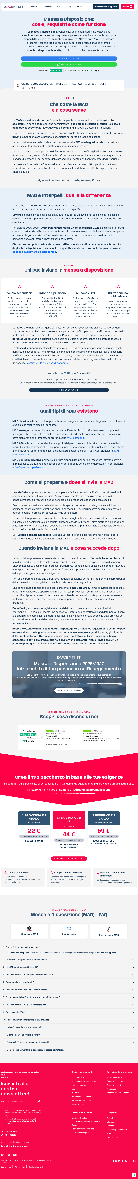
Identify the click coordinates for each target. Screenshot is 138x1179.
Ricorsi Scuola (78, 1104)
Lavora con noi (113, 1137)
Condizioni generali (36, 1167)
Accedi (110, 1118)
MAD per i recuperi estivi (29, 467)
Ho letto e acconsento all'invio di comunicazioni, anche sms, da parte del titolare (23, 1111)
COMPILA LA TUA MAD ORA (69, 690)
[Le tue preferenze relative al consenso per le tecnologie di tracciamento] (134, 1175)
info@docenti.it (11, 1131)
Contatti (78, 7)
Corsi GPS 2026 (78, 1077)
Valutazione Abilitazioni (81, 1100)
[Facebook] (2, 1155)
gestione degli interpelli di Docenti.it (34, 251)
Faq (108, 1141)
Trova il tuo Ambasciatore (14, 1146)
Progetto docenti (114, 1085)
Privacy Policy (20, 1167)
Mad (73, 1089)
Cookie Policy (6, 1167)
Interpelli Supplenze (80, 1085)
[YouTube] (14, 1155)
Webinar (59, 7)
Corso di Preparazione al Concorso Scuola (86, 1123)
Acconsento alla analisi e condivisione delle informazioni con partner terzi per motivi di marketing (21, 1121)
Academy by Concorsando (118, 1093)
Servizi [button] (34, 7)
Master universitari (79, 1118)
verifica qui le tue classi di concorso (47, 363)
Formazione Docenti (115, 1077)
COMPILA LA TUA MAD (69, 59)
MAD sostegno (75, 437)
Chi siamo (48, 7)
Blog (69, 7)
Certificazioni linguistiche (82, 1133)
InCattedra (76, 1093)
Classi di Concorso (115, 1081)
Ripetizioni (111, 1089)
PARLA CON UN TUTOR (71, 64)
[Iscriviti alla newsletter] (38, 1101)
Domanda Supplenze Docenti (84, 1081)
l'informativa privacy (18, 1110)
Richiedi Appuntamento (117, 1130)
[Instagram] (8, 1155)
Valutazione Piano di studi (82, 1097)
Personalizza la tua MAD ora (69, 859)
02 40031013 (10, 1135)
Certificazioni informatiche (83, 1129)
